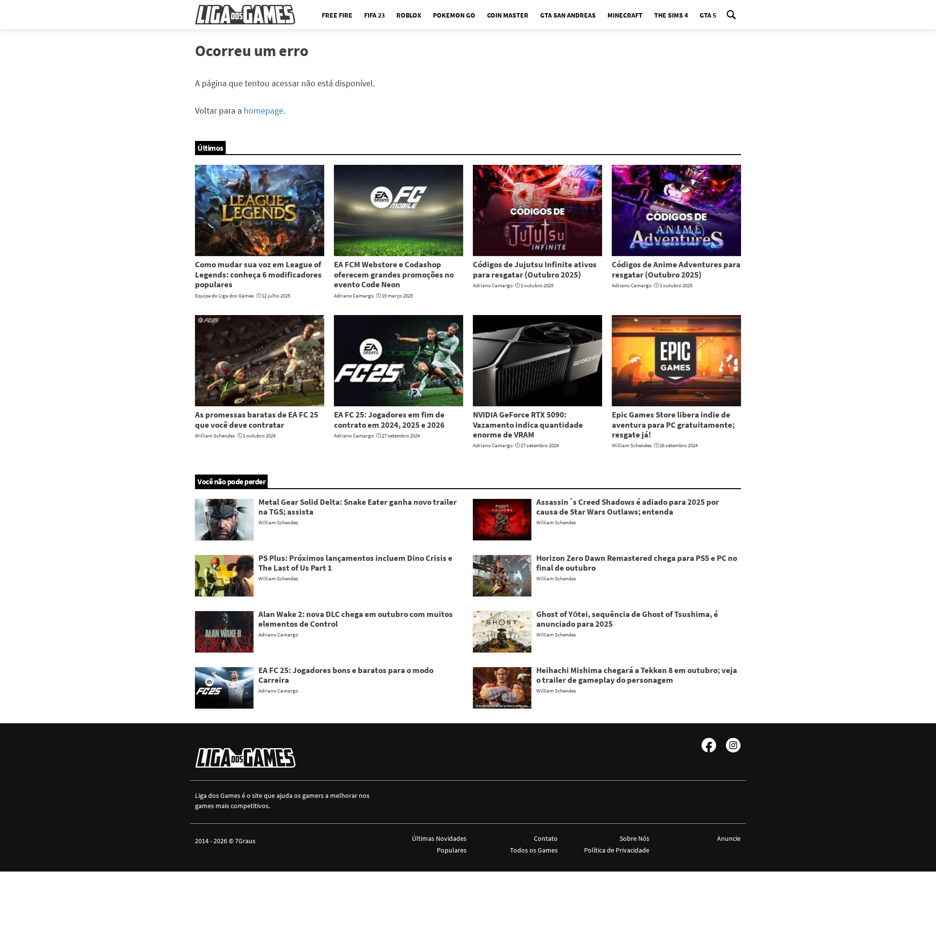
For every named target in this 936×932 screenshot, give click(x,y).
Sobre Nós (634, 838)
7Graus (245, 840)
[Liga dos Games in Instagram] (733, 745)
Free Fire (337, 15)
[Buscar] (731, 14)
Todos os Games (534, 850)
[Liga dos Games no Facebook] (709, 745)
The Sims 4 (671, 15)
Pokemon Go (454, 15)
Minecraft (625, 15)
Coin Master (507, 15)
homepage (263, 110)
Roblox (408, 15)
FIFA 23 (374, 15)
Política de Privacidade (616, 850)
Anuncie (729, 838)
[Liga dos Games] (245, 14)
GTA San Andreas (568, 15)
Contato (546, 838)
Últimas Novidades (439, 838)
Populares (452, 850)
